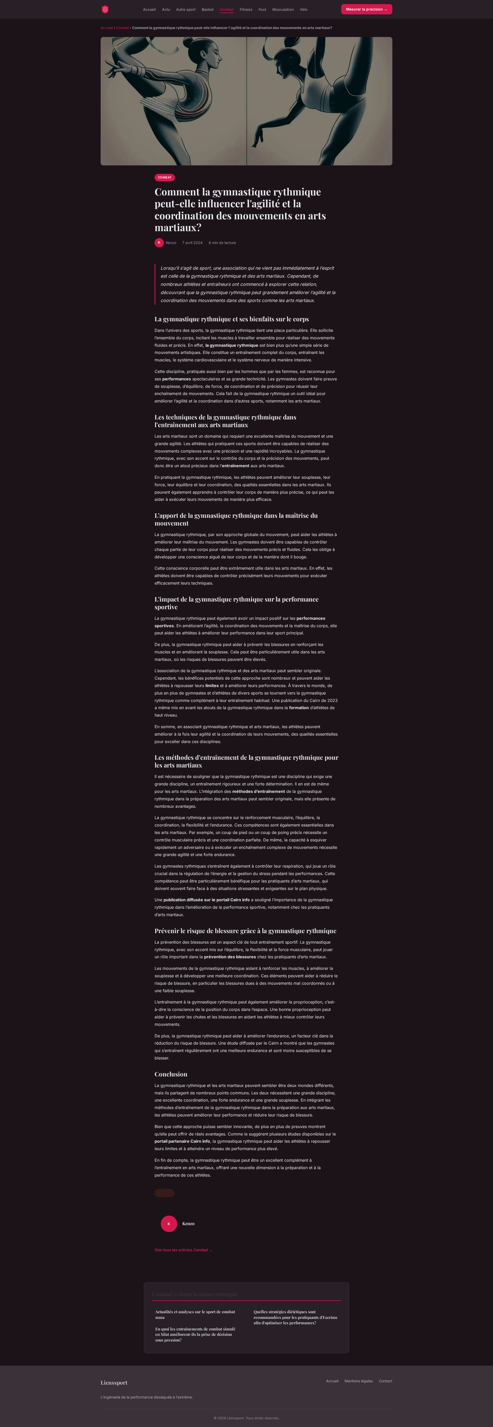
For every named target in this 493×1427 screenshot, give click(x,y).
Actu (166, 9)
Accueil (149, 9)
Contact (385, 1381)
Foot (262, 9)
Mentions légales (359, 1381)
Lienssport (114, 1382)
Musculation (283, 9)
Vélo (304, 9)
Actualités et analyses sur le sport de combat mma (195, 1314)
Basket (208, 9)
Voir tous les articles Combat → (184, 1249)
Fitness (246, 9)
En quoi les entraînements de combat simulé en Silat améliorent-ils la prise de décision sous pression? (195, 1334)
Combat (227, 9)
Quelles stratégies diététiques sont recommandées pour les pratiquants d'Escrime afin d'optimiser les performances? (296, 1317)
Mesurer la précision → (366, 9)
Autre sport (186, 9)
